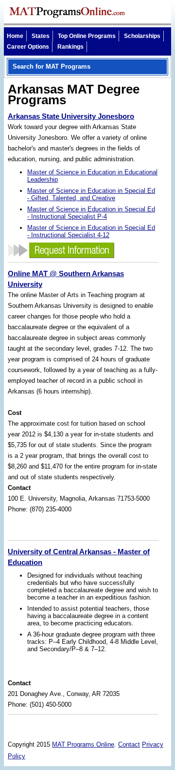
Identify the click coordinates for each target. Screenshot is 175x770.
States (41, 36)
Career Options (28, 46)
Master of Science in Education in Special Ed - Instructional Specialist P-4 (91, 213)
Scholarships (142, 36)
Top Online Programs (87, 36)
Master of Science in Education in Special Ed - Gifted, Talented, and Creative (91, 194)
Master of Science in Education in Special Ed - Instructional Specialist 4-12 (91, 231)
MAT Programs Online (83, 744)
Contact (129, 744)
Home (15, 36)
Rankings (70, 46)
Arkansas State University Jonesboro (71, 116)
